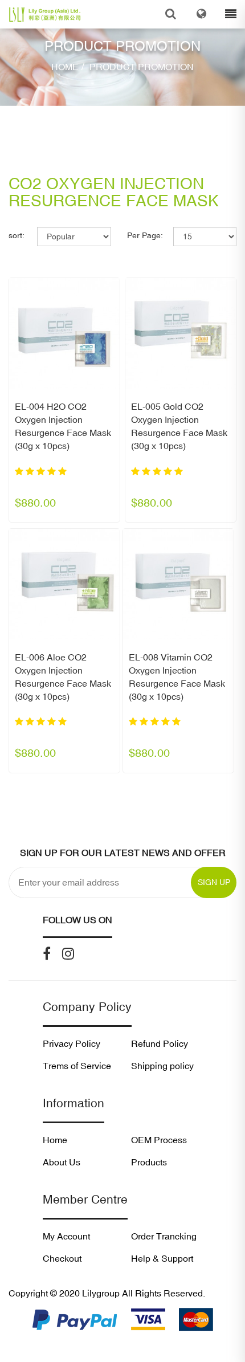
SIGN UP (214, 882)
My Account (66, 1236)
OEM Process (159, 1140)
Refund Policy (159, 1043)
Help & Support (162, 1258)
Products (149, 1162)
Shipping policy (162, 1066)
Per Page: (145, 235)
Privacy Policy (71, 1043)
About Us (61, 1162)
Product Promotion (140, 67)
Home (65, 67)
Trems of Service (77, 1066)
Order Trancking (164, 1236)
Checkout (62, 1258)
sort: (16, 235)
